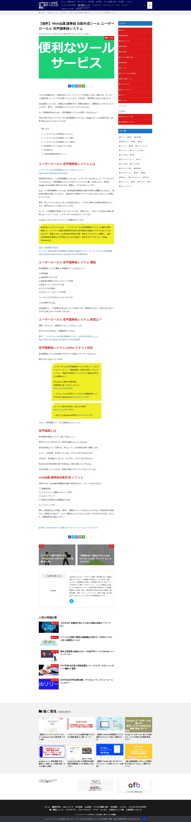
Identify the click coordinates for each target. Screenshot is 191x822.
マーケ (117, 5)
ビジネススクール (135, 177)
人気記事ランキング (82, 9)
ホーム (63, 1)
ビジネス (142, 182)
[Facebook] (69, 86)
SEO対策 (91, 1)
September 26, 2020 (81, 397)
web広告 (99, 1)
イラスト (124, 106)
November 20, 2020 (85, 415)
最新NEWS (71, 1)
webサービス (81, 34)
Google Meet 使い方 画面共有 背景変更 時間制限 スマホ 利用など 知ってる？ (81, 764)
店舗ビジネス (125, 141)
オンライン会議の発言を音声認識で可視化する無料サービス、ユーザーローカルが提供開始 (75, 251)
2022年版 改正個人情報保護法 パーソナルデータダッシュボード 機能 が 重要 (87, 667)
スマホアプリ (96, 5)
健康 (144, 173)
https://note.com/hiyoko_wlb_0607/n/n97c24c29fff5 (59, 340)
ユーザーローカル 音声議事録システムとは (57, 134)
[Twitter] (73, 86)
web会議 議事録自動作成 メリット (54, 154)
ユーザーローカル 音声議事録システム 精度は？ (58, 142)
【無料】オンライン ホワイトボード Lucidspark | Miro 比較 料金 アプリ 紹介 (52, 737)
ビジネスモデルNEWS (68, 5)
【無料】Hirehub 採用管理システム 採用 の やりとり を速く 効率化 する (109, 737)
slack (136, 173)
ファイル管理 (135, 164)
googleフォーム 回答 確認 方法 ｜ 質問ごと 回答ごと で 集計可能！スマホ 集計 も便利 (52, 764)
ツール (75, 34)
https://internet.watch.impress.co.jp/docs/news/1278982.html (63, 254)
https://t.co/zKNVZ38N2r (64, 410)
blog (134, 141)
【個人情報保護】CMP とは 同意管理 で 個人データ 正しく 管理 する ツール (138, 764)
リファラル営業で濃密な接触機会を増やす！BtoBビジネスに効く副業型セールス (86, 638)
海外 (134, 182)
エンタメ (125, 5)
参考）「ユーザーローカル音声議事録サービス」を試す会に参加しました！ (69, 336)
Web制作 (121, 1)
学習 (133, 155)
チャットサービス (142, 146)
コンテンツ (124, 150)
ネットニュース (81, 595)
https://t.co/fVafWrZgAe (63, 388)
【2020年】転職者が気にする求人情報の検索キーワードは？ (85, 624)
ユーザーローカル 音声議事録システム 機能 (57, 138)
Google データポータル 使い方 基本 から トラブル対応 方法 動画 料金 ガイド (138, 737)
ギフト (123, 137)
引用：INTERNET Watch (48, 248)
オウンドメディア (126, 186)
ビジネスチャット (126, 173)
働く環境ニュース (84, 5)
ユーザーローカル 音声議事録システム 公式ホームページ (62, 170)
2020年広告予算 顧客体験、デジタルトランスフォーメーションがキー (86, 681)
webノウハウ (81, 1)
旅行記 (123, 111)
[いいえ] (189, 819)
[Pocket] (79, 86)
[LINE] (83, 86)
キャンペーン (125, 182)
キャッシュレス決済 (137, 150)
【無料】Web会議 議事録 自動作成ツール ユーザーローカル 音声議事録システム (92, 12)
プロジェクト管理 (126, 168)
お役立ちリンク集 (67, 9)
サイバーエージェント (127, 159)
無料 (87, 34)
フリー (140, 159)
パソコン (123, 146)
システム (129, 1)
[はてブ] (76, 86)
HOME (43, 13)
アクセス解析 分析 (110, 1)
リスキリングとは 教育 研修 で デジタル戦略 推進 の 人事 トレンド (81, 736)
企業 (131, 146)
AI (89, 34)
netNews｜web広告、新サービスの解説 (48, 5)
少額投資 (138, 137)
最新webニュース (53, 12)
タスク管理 (124, 164)
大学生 (147, 177)
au (150, 182)
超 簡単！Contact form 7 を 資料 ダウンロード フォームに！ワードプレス (68, 528)
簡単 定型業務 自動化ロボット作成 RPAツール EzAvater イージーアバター (87, 652)
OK (144, 819)
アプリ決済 (124, 155)
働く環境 (63, 12)
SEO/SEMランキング (95, 790)
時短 (141, 141)
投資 (130, 137)
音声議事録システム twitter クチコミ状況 (56, 146)
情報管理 (138, 168)
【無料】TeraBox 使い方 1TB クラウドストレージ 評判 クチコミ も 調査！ (109, 764)
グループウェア (108, 5)
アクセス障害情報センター (96, 595)
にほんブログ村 (95, 783)
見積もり (123, 177)
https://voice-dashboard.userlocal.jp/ (53, 173)
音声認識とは (47, 150)
